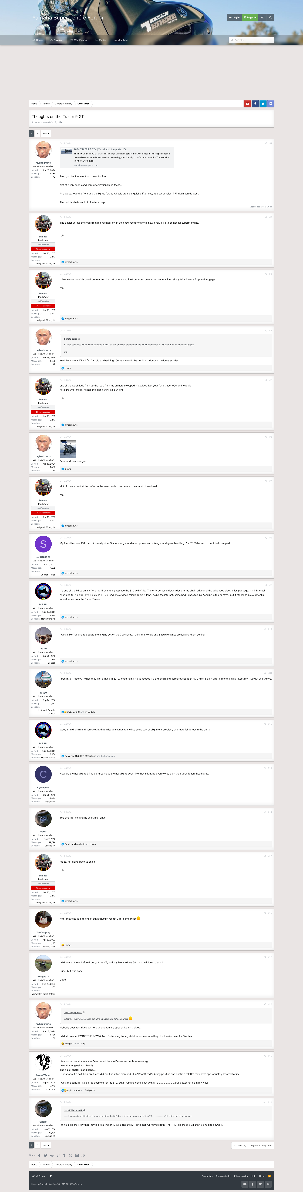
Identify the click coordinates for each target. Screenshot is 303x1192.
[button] (65, 40)
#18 (270, 1004)
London (51, 662)
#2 (270, 217)
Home (39, 40)
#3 (270, 274)
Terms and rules (223, 1176)
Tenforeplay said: (73, 1012)
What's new (80, 40)
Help (253, 1176)
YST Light (40, 1176)
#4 (270, 330)
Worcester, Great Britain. (43, 994)
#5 (270, 380)
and (81, 712)
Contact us (207, 1176)
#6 (270, 436)
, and (80, 844)
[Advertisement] (151, 71)
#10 (270, 629)
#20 (270, 1102)
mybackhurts (40, 122)
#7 (270, 480)
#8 (270, 537)
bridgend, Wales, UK (45, 263)
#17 (270, 957)
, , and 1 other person (90, 756)
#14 (270, 812)
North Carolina (48, 618)
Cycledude (43, 787)
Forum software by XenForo (57, 1184)
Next (45, 133)
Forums (58, 40)
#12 (270, 724)
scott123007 (43, 557)
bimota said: (70, 338)
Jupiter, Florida (48, 574)
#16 (270, 913)
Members (123, 40)
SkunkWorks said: (73, 1110)
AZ (54, 177)
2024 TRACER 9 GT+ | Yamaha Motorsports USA (100, 149)
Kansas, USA (49, 946)
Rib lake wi (50, 801)
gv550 (43, 692)
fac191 (43, 648)
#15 (270, 856)
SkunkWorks (43, 1075)
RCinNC (43, 604)
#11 (270, 673)
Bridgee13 (43, 976)
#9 (270, 585)
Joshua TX (50, 845)
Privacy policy (241, 1176)
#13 (270, 768)
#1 (271, 143)
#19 (270, 1055)
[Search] (270, 17)
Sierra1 (43, 831)
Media (102, 40)
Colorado (50, 1089)
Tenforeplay (43, 932)
